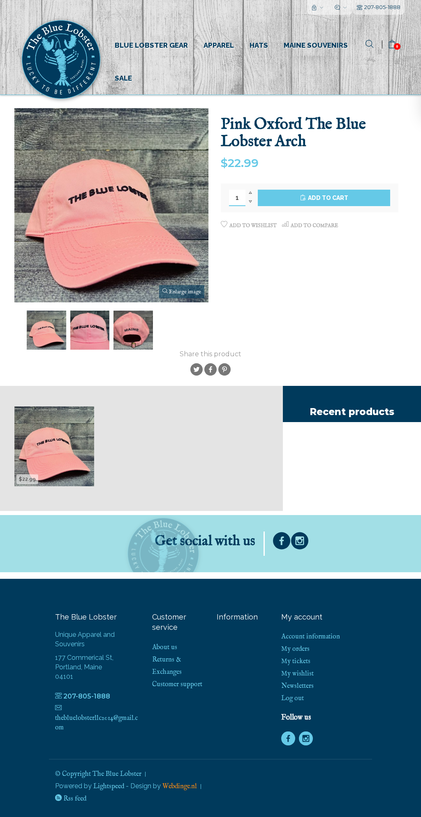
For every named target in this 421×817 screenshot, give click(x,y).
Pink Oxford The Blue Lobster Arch (54, 463)
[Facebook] (281, 542)
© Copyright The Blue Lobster (98, 774)
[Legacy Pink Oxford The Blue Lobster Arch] (54, 446)
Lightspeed (108, 786)
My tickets (295, 661)
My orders (295, 649)
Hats (259, 45)
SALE (123, 78)
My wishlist (297, 674)
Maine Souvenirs (316, 45)
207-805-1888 (382, 7)
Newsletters (297, 686)
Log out (292, 698)
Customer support (177, 684)
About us (164, 647)
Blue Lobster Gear (151, 45)
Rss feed (74, 799)
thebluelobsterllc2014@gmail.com (96, 723)
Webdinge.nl (179, 786)
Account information (310, 637)
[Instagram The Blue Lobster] (299, 542)
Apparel (219, 45)
